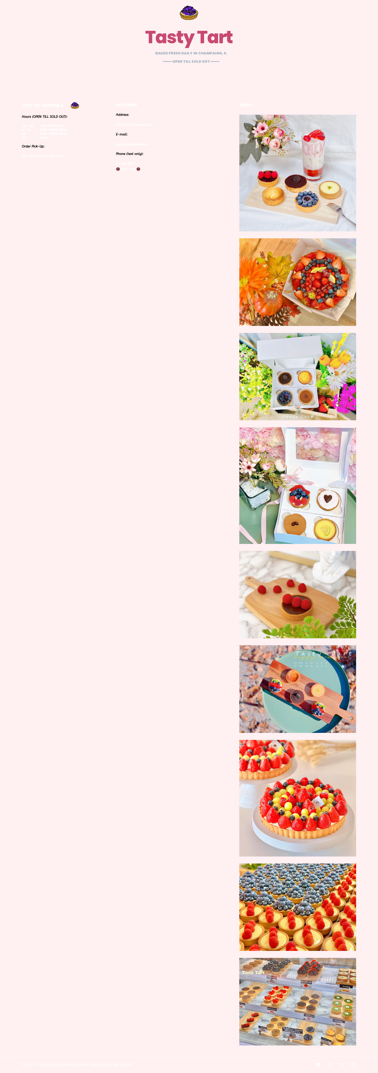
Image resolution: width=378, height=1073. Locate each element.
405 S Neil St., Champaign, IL (134, 124)
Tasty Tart (189, 37)
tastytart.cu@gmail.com (132, 144)
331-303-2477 (125, 163)
